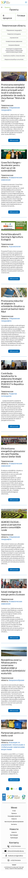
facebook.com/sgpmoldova (15, 855)
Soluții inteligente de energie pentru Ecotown (13, 593)
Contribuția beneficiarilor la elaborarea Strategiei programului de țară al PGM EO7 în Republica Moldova (12, 380)
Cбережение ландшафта (14, 30)
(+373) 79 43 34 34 (15, 846)
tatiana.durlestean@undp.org (15, 851)
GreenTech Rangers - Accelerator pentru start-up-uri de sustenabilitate (11, 166)
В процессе (7, 16)
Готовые (21, 15)
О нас (14, 810)
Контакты (14, 824)
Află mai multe (14, 140)
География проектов (14, 816)
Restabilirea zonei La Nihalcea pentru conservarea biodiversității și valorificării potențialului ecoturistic (13, 667)
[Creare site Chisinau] (14, 864)
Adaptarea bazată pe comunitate (14, 59)
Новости (14, 819)
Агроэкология (14, 37)
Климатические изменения (14, 41)
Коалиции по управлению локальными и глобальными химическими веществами (14, 50)
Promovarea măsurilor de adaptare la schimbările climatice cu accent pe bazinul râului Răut (13, 306)
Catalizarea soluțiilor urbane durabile (14, 55)
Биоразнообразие (14, 45)
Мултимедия (14, 835)
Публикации (14, 837)
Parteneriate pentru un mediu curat (12, 734)
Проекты (14, 813)
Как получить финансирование (14, 821)
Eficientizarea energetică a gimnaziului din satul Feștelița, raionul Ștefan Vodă (13, 452)
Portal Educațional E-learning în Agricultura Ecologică (12, 237)
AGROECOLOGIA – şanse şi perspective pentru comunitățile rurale (11, 526)
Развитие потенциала (14, 34)
